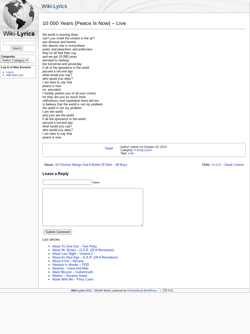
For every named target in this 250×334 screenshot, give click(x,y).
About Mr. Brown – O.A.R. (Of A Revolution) (83, 250)
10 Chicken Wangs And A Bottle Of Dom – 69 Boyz (91, 165)
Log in (9, 72)
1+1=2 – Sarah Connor (228, 165)
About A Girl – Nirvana (67, 261)
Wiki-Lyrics (54, 6)
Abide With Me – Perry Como (73, 279)
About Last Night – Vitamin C (73, 254)
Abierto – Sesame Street (69, 276)
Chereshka (133, 290)
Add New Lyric (15, 75)
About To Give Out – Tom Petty (74, 246)
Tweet (109, 148)
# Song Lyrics (143, 150)
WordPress (150, 290)
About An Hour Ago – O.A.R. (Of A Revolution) (84, 257)
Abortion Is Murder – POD (70, 265)
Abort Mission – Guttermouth (72, 272)
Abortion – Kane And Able (70, 268)
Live (131, 153)
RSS (170, 290)
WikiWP (98, 290)
